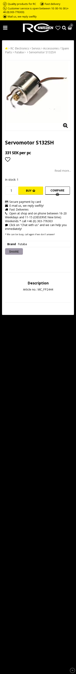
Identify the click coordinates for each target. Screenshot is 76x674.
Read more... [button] (63, 171)
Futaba (19, 52)
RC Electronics (19, 48)
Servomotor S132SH (42, 52)
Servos (36, 48)
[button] (58, 27)
